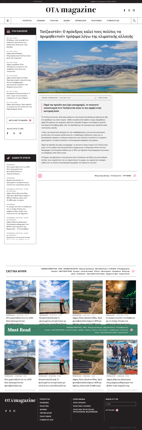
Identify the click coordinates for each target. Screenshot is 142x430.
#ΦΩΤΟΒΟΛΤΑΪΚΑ (65, 271)
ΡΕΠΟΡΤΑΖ (27, 21)
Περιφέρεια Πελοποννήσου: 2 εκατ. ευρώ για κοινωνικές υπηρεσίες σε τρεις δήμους (18, 96)
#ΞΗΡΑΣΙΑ (112, 269)
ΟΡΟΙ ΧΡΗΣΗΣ (79, 403)
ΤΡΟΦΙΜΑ (127, 176)
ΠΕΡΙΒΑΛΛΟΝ (80, 21)
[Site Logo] (71, 10)
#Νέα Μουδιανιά (101, 269)
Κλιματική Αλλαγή (102, 176)
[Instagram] (133, 10)
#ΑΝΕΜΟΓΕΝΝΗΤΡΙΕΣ (49, 269)
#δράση (88, 330)
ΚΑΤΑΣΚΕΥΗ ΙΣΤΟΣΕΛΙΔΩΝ (118, 427)
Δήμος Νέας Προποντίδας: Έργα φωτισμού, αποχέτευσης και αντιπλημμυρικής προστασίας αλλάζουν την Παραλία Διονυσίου (19, 82)
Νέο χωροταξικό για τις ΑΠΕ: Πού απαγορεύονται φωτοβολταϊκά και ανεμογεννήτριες (18, 170)
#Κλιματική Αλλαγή (86, 269)
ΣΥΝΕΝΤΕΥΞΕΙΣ (113, 21)
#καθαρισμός (114, 330)
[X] (129, 10)
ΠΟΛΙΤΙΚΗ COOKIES (82, 406)
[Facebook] (124, 10)
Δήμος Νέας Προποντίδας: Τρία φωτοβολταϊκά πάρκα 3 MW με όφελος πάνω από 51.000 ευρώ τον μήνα (18, 196)
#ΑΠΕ (60, 269)
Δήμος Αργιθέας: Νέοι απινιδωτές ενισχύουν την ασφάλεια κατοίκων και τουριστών (17, 68)
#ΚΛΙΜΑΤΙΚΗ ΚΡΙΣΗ (70, 269)
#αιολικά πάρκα (87, 271)
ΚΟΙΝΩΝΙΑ (41, 21)
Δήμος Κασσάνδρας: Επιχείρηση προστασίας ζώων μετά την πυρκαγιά (19, 56)
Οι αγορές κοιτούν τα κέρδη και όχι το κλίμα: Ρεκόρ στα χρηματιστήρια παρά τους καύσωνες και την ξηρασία (19, 210)
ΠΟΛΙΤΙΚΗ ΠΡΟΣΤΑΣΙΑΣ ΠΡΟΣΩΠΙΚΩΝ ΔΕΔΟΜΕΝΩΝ (85, 411)
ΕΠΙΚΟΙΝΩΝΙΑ (37, 1)
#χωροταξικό (124, 274)
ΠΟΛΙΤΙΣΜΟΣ (96, 21)
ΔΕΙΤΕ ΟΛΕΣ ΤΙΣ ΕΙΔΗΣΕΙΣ (18, 120)
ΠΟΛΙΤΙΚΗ (54, 21)
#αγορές (76, 271)
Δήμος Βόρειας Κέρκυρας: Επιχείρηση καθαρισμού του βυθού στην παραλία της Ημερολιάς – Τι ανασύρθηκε (18, 225)
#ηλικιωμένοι (106, 271)
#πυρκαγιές (81, 274)
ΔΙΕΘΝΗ (67, 21)
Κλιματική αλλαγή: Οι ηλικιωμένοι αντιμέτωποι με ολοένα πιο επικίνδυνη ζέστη (18, 182)
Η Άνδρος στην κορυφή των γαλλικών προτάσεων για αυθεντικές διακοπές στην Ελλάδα (18, 43)
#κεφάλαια (116, 271)
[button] (134, 20)
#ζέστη (97, 271)
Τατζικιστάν (116, 176)
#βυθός (81, 330)
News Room (103, 98)
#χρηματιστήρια (112, 274)
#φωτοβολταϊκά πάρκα (96, 274)
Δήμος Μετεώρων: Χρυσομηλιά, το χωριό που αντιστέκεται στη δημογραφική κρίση (19, 107)
